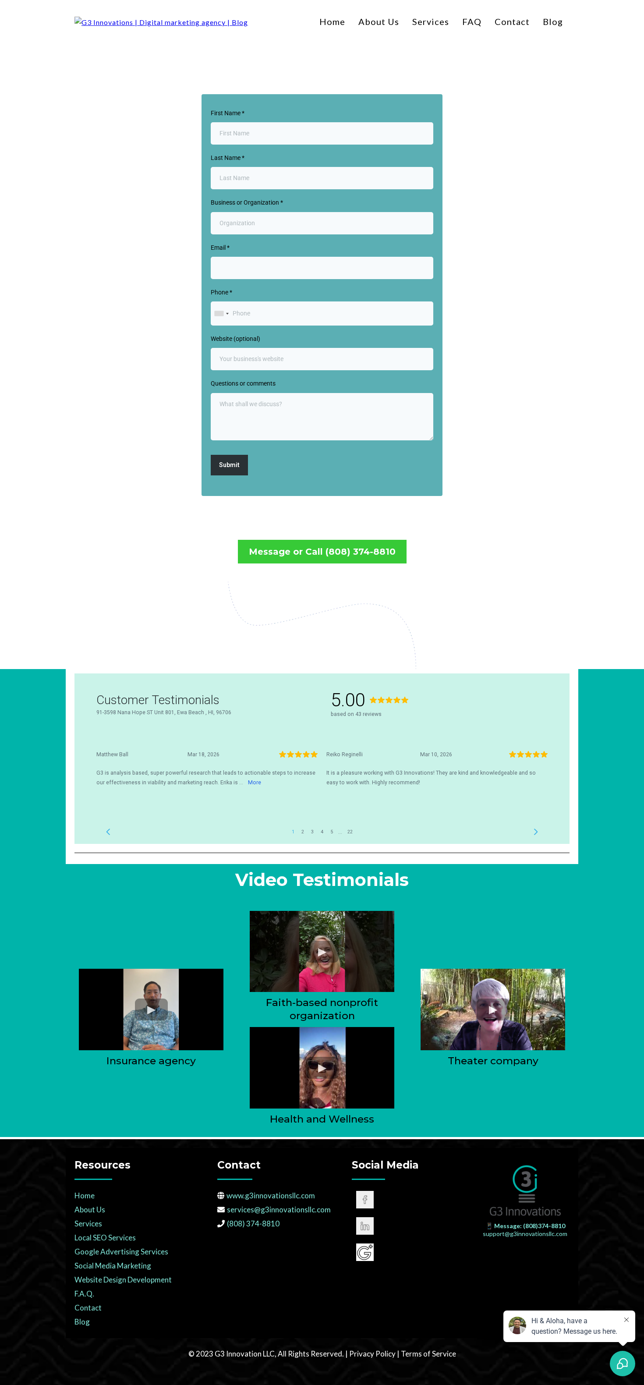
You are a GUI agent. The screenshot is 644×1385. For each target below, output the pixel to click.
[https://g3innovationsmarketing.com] (525, 1190)
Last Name (227, 157)
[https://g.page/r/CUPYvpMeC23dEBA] (407, 1252)
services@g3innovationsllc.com (279, 1209)
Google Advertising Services (121, 1251)
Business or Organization (247, 202)
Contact (512, 21)
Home (332, 21)
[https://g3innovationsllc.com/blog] (161, 21)
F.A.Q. (84, 1293)
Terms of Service (428, 1353)
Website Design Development (123, 1279)
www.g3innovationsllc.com (270, 1195)
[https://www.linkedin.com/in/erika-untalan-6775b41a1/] (407, 1226)
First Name (227, 113)
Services (430, 21)
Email (220, 247)
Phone (221, 292)
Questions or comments (243, 383)
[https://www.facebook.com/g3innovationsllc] (407, 1199)
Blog (553, 21)
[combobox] (221, 313)
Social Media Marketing (112, 1265)
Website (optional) (235, 338)
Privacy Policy (373, 1353)
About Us (378, 21)
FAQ (471, 21)
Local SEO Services (105, 1237)
